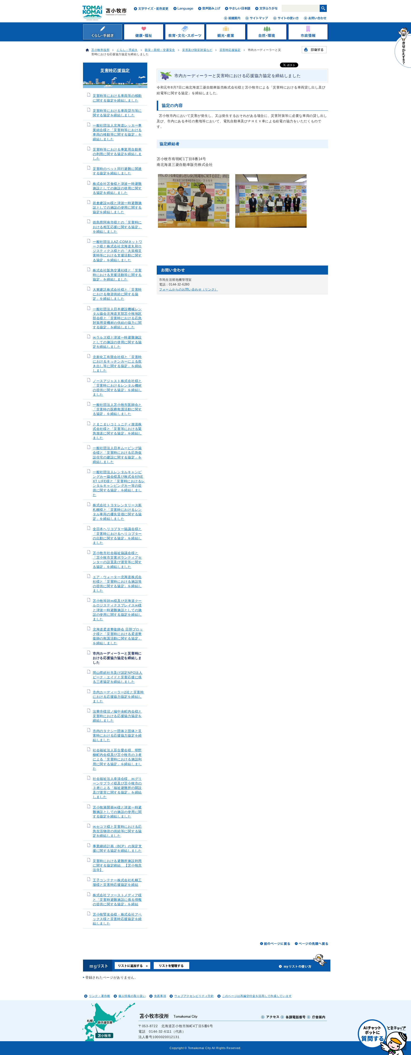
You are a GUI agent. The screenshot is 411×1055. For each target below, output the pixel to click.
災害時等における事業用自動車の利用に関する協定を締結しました (117, 154)
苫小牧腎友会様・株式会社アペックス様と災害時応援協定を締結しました (117, 919)
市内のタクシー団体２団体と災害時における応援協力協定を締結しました (117, 735)
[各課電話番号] (293, 1017)
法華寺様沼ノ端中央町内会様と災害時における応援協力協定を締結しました (117, 716)
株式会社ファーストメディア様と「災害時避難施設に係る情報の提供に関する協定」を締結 (117, 899)
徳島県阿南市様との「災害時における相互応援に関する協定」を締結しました (117, 227)
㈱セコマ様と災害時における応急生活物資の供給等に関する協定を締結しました (117, 831)
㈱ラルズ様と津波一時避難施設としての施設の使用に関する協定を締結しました (117, 342)
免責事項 (160, 996)
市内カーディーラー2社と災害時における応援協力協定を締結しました (118, 696)
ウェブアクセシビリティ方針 (194, 996)
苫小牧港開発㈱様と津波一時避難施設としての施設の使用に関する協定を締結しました (117, 812)
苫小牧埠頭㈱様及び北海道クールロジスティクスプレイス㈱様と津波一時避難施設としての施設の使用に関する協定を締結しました (117, 610)
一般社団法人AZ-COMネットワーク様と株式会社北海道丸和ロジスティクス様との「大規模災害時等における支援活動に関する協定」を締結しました (117, 251)
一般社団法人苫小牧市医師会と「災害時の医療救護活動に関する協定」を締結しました (117, 409)
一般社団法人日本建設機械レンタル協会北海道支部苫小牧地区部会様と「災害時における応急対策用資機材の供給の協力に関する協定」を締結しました (117, 318)
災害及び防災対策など (197, 50)
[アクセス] (270, 1017)
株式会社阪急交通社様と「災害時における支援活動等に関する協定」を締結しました (117, 275)
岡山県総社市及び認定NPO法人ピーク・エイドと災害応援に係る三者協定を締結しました (117, 677)
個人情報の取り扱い (132, 996)
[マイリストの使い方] (295, 968)
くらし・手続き (127, 50)
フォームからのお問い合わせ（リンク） (188, 289)
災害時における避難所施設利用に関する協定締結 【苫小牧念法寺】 (117, 865)
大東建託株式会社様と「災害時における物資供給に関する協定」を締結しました (117, 294)
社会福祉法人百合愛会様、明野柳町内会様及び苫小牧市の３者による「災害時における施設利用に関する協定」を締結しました (117, 759)
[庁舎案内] (316, 1017)
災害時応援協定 (230, 50)
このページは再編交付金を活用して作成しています (257, 996)
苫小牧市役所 (100, 50)
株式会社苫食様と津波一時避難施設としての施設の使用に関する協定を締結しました (117, 188)
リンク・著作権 (99, 996)
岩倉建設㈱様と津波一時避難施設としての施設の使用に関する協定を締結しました (117, 207)
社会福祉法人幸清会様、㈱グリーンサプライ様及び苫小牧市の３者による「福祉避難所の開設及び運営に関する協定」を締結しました (117, 788)
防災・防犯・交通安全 (160, 50)
